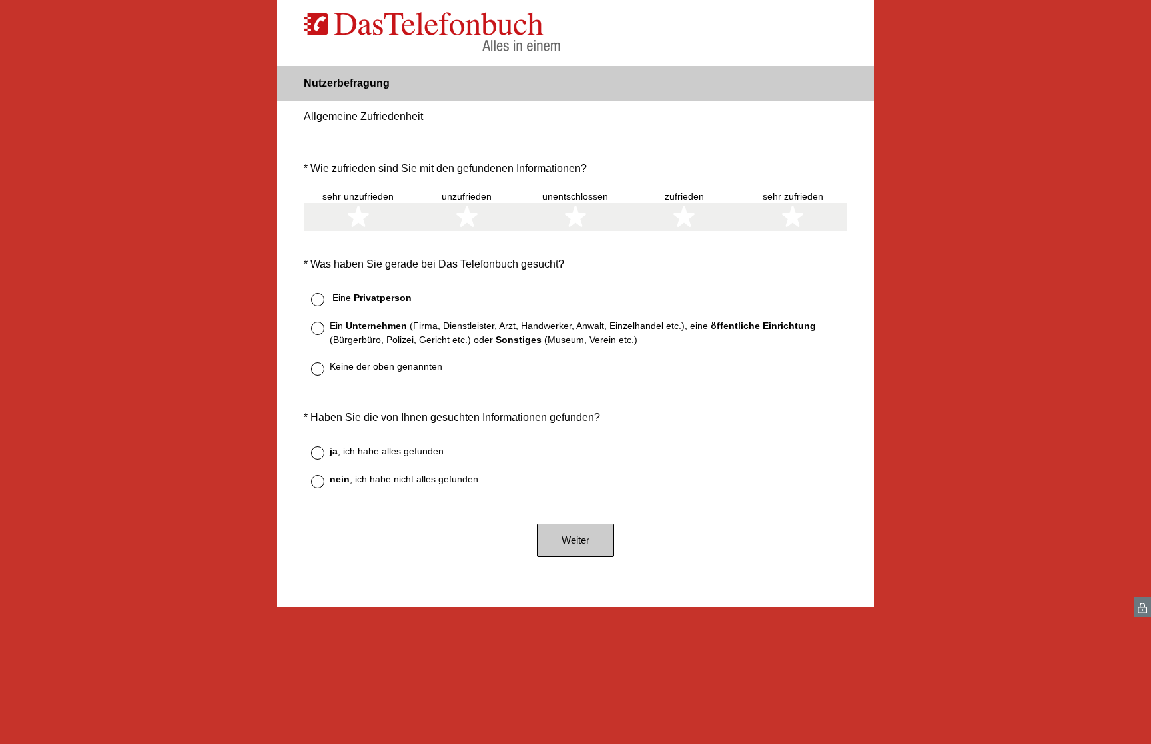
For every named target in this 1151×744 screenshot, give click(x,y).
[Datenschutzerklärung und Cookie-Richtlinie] (1142, 607)
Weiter (575, 540)
